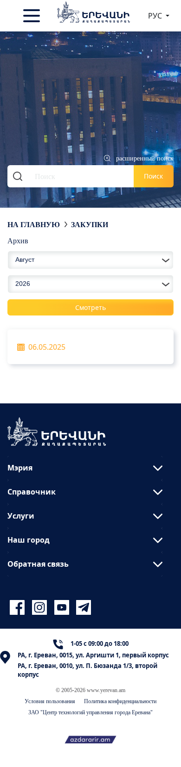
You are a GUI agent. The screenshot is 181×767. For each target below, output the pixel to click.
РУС (156, 16)
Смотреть (90, 307)
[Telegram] (82, 607)
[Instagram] (41, 607)
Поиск (153, 176)
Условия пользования (50, 701)
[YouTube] (63, 607)
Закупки (89, 224)
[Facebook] (18, 607)
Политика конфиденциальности (120, 701)
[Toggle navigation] (32, 15)
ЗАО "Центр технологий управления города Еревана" (90, 712)
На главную (33, 224)
